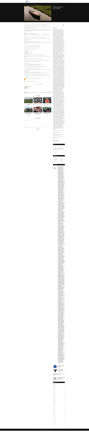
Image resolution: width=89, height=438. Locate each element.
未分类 (59, 425)
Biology (59, 387)
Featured (54, 1)
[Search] (64, 1)
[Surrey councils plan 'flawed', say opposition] (28, 100)
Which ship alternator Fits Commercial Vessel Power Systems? (61, 366)
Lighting (59, 408)
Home (51, 1)
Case (59, 390)
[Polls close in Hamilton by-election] (37, 100)
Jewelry (59, 405)
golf (59, 399)
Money (59, 413)
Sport (59, 1)
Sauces (59, 416)
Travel (62, 1)
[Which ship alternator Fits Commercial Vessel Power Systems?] (55, 366)
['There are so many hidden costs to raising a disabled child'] (47, 109)
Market (59, 410)
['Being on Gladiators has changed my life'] (47, 100)
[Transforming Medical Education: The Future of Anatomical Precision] (55, 370)
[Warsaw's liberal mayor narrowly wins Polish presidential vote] (37, 109)
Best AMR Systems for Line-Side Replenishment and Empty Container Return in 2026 (58, 135)
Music (57, 1)
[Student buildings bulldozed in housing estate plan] (28, 109)
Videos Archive (59, 419)
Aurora (54, 9)
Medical (59, 411)
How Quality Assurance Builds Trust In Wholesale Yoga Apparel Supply (61, 378)
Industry (59, 402)
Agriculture (59, 384)
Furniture (59, 396)
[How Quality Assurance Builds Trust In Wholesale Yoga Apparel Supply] (55, 378)
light (59, 407)
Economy (28, 4)
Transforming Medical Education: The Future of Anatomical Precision (60, 370)
